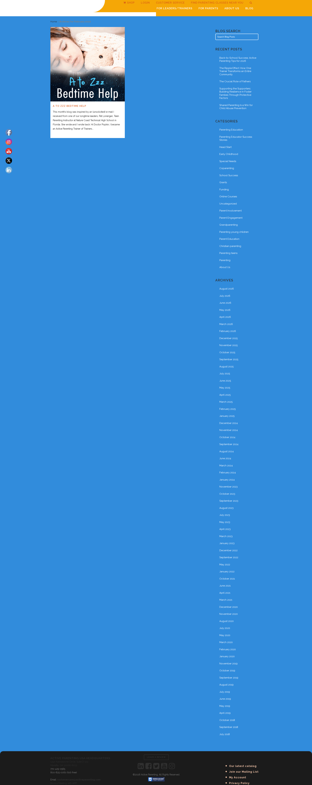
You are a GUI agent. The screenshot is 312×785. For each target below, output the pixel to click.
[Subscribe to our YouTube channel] (164, 766)
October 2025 (227, 352)
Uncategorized (228, 203)
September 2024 (228, 444)
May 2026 (224, 310)
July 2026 (224, 295)
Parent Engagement (230, 217)
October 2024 (227, 437)
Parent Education (229, 238)
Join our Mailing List (244, 771)
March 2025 (226, 401)
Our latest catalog (243, 766)
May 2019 (224, 706)
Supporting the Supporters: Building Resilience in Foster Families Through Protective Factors (235, 93)
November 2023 (228, 486)
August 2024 (226, 451)
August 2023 (226, 508)
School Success (228, 175)
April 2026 (225, 317)
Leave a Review (156, 757)
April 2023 (225, 529)
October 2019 (227, 670)
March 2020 (226, 642)
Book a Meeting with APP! (63, 783)
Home (53, 21)
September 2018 (228, 727)
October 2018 (227, 720)
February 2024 (227, 472)
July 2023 (224, 515)
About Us (224, 267)
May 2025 (224, 387)
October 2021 (227, 578)
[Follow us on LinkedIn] (141, 766)
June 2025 (225, 380)
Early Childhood (228, 154)
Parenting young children (234, 232)
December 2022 (228, 550)
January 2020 (227, 656)
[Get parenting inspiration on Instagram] (172, 766)
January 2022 (226, 571)
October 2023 (227, 493)
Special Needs (227, 161)
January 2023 (226, 543)
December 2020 (228, 607)
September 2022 (228, 557)
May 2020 (224, 635)
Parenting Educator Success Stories (235, 138)
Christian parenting (230, 246)
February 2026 (227, 331)
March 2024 (226, 465)
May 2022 (224, 564)
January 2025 (226, 416)
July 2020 (224, 628)
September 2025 (228, 359)
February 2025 (227, 409)
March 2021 (225, 599)
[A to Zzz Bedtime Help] (87, 64)
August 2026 (226, 288)
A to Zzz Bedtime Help (69, 106)
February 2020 (227, 649)
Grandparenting (228, 224)
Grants (223, 182)
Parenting (224, 260)
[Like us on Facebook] (148, 766)
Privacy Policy (239, 783)
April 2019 (225, 713)
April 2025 (225, 394)
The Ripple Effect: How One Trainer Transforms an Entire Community (235, 71)
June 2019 (225, 698)
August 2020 (226, 621)
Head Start (225, 147)
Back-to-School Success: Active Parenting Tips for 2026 (237, 59)
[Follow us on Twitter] (156, 766)
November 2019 (228, 663)
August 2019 (226, 684)
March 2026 (226, 324)
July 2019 (224, 691)
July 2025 (224, 373)
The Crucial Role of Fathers (235, 81)
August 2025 (226, 366)
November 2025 (228, 345)
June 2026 (225, 302)
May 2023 (224, 522)
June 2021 (225, 585)
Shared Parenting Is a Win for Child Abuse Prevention (236, 107)
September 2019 (228, 677)
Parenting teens (228, 253)
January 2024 (227, 479)
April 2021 (224, 592)
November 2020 (228, 614)
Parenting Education (231, 129)
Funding (224, 189)
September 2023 (228, 500)
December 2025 (228, 338)
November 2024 (228, 430)
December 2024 (228, 423)
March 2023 (226, 536)
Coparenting (226, 168)
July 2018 (224, 734)
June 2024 (225, 458)
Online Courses (228, 196)
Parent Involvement (230, 210)
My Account (237, 777)
